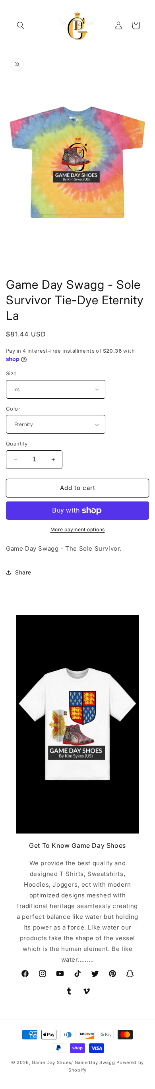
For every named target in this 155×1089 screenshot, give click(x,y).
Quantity (16, 443)
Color (13, 408)
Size (11, 373)
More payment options (77, 529)
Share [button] (23, 572)
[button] (20, 25)
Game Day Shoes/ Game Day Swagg (74, 1062)
